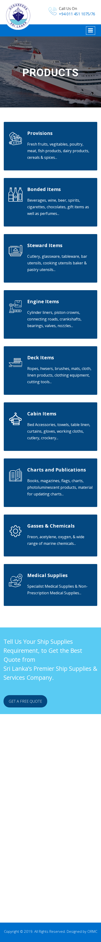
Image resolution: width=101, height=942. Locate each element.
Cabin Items (41, 413)
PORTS (19, 829)
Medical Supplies (47, 575)
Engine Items (43, 301)
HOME (18, 803)
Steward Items (44, 245)
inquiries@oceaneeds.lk (31, 908)
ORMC (92, 931)
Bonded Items (44, 189)
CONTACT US (24, 836)
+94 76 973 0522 (25, 892)
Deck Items (40, 357)
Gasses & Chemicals (51, 526)
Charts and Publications (56, 470)
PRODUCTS (22, 816)
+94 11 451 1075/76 (28, 899)
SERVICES (21, 823)
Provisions (40, 133)
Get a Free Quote (25, 701)
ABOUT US (22, 810)
